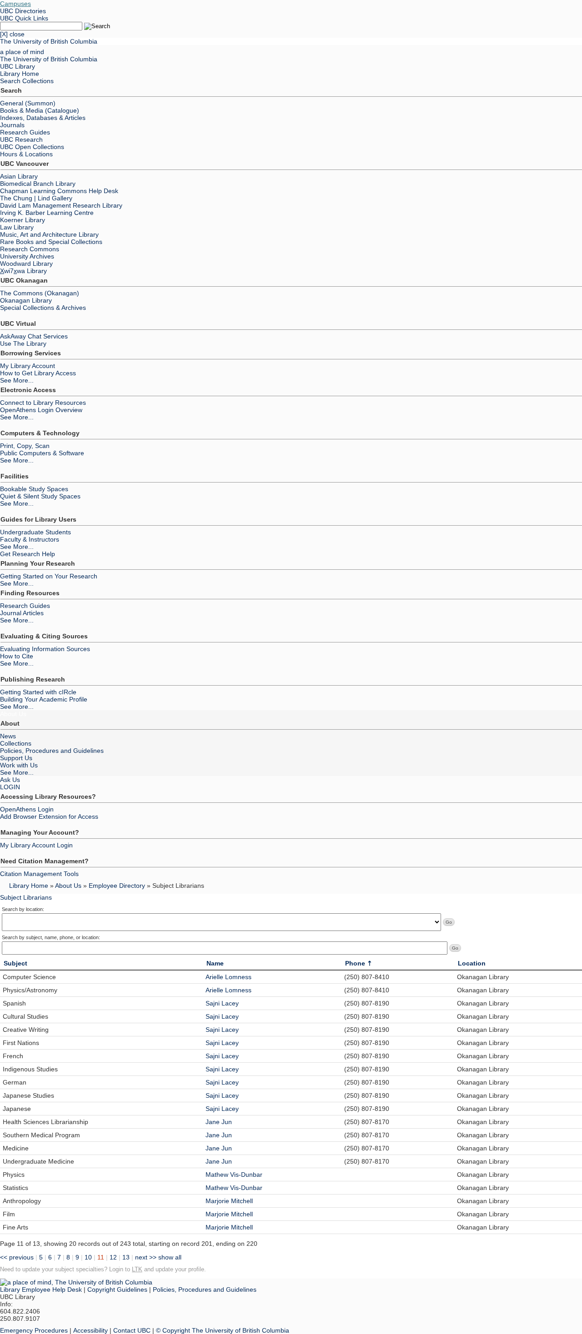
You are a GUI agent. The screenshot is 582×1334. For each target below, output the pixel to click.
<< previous (17, 1257)
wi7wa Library (23, 270)
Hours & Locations (26, 154)
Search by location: (23, 909)
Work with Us (19, 765)
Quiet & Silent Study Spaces (40, 496)
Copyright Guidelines (117, 1289)
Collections (15, 743)
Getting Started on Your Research (48, 576)
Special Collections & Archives (43, 307)
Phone (355, 963)
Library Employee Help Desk (41, 1289)
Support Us (16, 758)
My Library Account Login (36, 845)
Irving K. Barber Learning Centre (47, 212)
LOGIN (10, 787)
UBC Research (21, 139)
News (8, 736)
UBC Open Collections (32, 146)
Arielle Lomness (228, 977)
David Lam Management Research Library (61, 205)
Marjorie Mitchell (229, 1201)
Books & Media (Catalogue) (39, 110)
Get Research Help (27, 553)
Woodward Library (26, 263)
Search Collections (27, 81)
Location (472, 963)
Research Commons (29, 249)
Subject (15, 963)
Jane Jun (219, 1121)
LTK (137, 1269)
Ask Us (10, 779)
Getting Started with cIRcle (38, 692)
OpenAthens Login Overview (41, 409)
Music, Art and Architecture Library (49, 234)
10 (88, 1257)
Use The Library (23, 343)
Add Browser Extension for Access (49, 816)
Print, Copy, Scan (25, 445)
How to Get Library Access (38, 373)
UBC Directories (23, 11)
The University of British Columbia (48, 41)
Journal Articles (22, 613)
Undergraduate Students (35, 532)
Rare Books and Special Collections (51, 241)
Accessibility (90, 1330)
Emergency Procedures (34, 1330)
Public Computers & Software (42, 453)
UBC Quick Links (24, 18)
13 (126, 1257)
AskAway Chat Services (34, 336)
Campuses (15, 3)
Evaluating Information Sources (45, 648)
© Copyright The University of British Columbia (222, 1330)
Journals (12, 125)
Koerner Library (22, 220)
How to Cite (16, 656)
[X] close (12, 34)
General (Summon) (27, 103)
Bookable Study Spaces (34, 489)
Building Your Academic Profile (43, 699)
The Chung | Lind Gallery (36, 198)
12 (113, 1257)
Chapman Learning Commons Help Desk (59, 190)
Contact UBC (132, 1330)
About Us (13, 713)
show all (169, 1257)
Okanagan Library (26, 300)
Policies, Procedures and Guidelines (52, 750)
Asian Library (19, 176)
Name (215, 963)
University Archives (27, 256)
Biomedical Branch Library (37, 183)
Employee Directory (117, 885)
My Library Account (27, 365)
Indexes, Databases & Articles (42, 117)
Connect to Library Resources (43, 402)
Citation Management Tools (39, 873)
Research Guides (25, 132)
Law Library (17, 227)
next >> (145, 1257)
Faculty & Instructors (29, 539)
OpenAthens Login (27, 809)
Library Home (19, 73)
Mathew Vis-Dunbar (234, 1174)
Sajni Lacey (222, 1003)
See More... (17, 380)
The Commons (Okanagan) (39, 293)
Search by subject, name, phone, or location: (51, 937)
